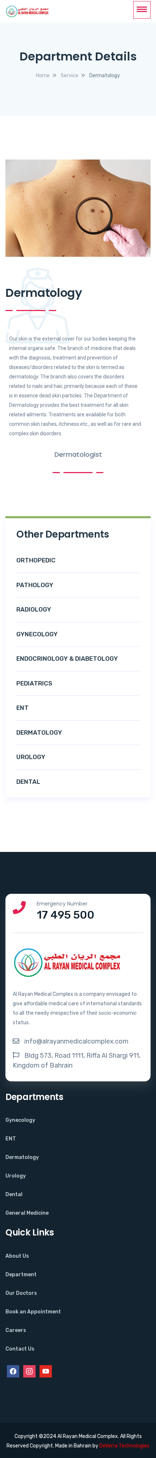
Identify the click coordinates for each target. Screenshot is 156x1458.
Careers (15, 1330)
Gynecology (20, 1120)
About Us (17, 1256)
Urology (15, 1176)
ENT (10, 1139)
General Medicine (27, 1213)
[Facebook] (13, 1371)
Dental (13, 1194)
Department (21, 1275)
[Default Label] (46, 1371)
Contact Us (19, 1349)
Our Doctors (21, 1293)
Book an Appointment (33, 1312)
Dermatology (22, 1157)
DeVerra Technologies (124, 1446)
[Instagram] (29, 1371)
